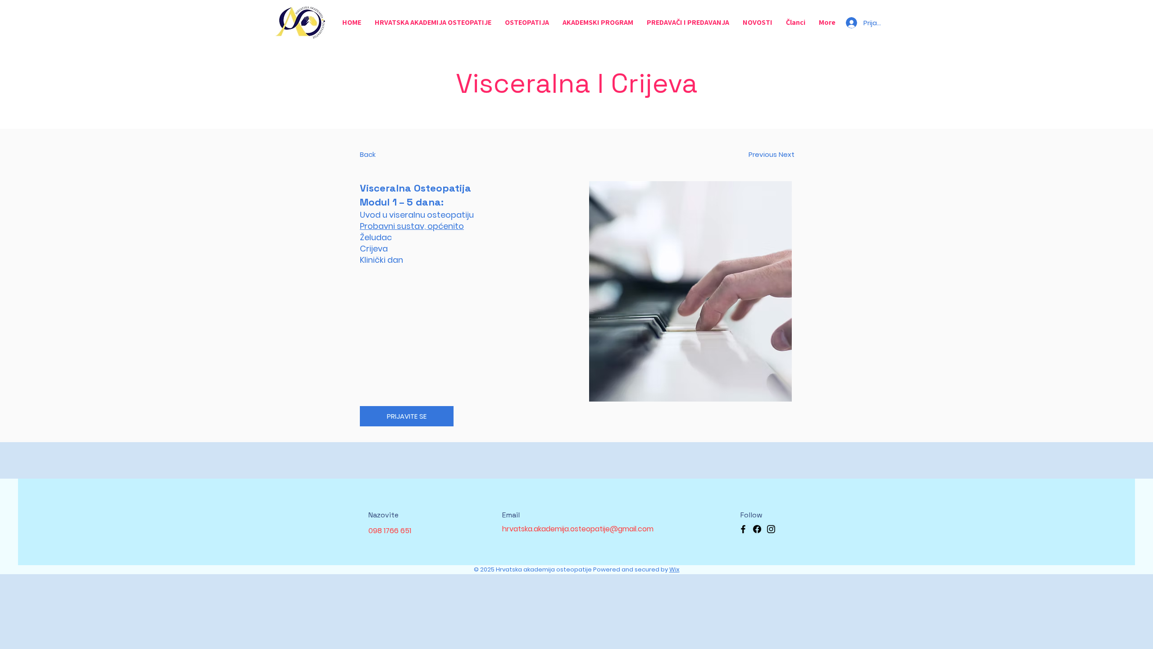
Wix (674, 569)
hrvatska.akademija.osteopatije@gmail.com (578, 529)
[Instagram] (771, 529)
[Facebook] (743, 529)
